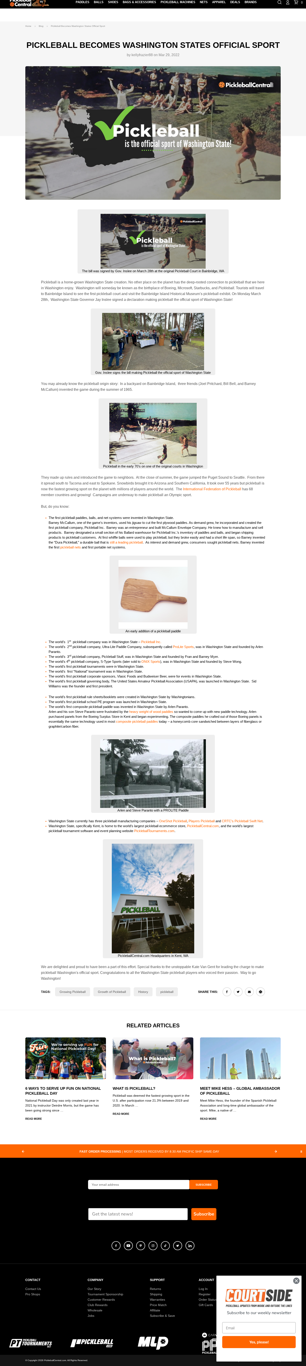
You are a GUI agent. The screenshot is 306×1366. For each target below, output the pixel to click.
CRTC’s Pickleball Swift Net (242, 821)
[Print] (260, 991)
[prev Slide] (23, 1151)
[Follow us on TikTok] (165, 1245)
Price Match (158, 1305)
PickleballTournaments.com (154, 831)
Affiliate (155, 1310)
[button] (203, 1184)
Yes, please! (259, 1342)
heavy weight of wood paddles (151, 712)
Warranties (157, 1299)
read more (33, 1118)
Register (205, 1294)
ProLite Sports (183, 647)
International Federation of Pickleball (212, 489)
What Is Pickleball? (134, 1088)
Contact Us (33, 1289)
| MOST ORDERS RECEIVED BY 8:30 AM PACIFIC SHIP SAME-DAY (149, 1151)
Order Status (208, 1299)
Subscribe (204, 1214)
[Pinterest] (140, 1245)
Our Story (94, 1289)
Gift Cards (206, 1305)
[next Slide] (276, 1151)
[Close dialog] (296, 1280)
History (143, 992)
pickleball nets (70, 547)
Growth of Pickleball (112, 992)
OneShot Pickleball (173, 821)
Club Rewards (98, 1305)
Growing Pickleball (73, 992)
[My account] (287, 2)
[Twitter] (238, 991)
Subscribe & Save (162, 1315)
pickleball (166, 992)
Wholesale (95, 1310)
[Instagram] (153, 1245)
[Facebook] (226, 991)
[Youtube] (128, 1245)
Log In (203, 1289)
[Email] (249, 991)
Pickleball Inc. (151, 642)
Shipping (156, 1294)
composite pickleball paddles (137, 721)
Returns (155, 1289)
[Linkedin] (189, 1245)
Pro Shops (32, 1294)
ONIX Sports (150, 661)
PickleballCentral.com (203, 826)
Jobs (91, 1315)
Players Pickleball (202, 821)
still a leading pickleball (126, 542)
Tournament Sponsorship (105, 1294)
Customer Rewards (101, 1299)
